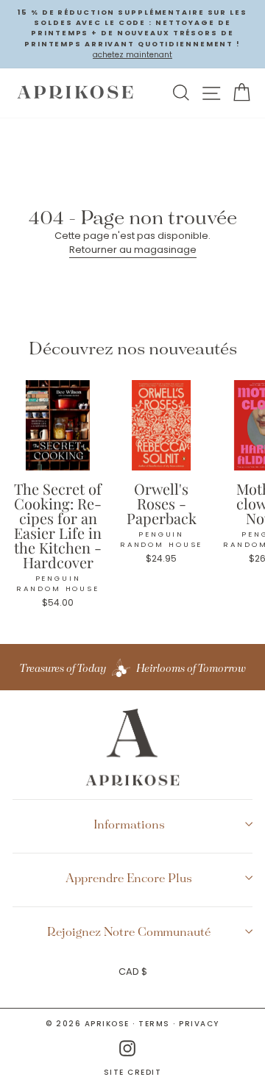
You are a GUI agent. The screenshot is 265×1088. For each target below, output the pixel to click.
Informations (129, 824)
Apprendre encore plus (129, 878)
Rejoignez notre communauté (129, 931)
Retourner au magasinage (133, 250)
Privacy (199, 1023)
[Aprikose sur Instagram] (127, 1048)
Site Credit (133, 1072)
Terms (154, 1023)
